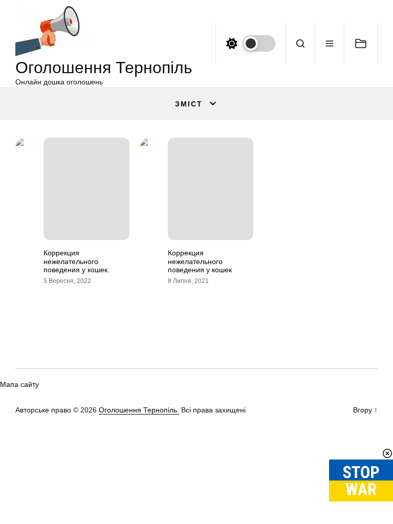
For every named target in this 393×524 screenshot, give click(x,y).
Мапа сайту (19, 384)
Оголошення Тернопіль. (139, 410)
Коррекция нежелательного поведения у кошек (200, 261)
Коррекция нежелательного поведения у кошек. (76, 261)
